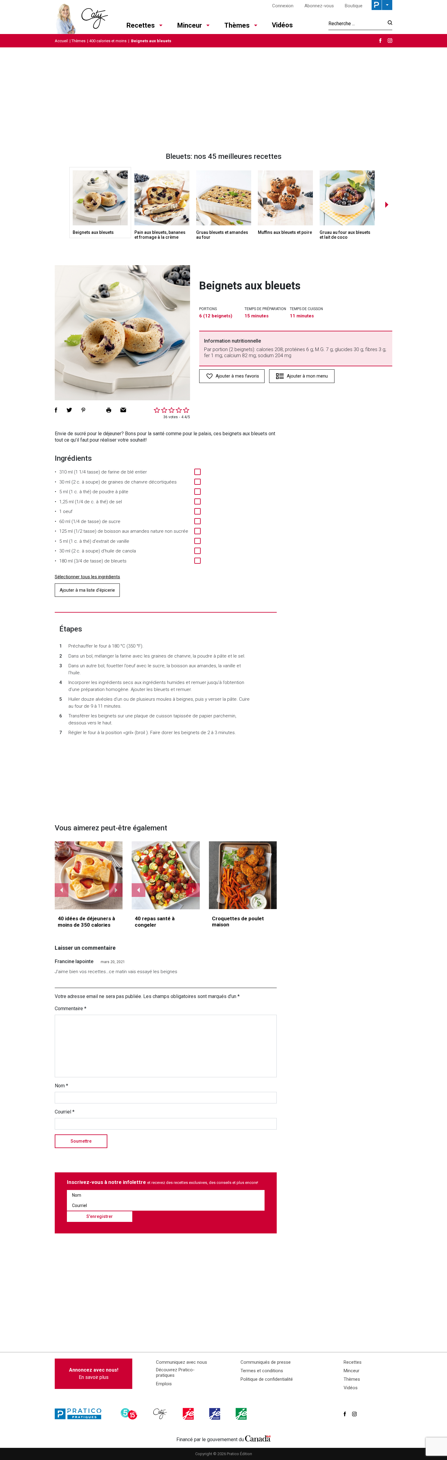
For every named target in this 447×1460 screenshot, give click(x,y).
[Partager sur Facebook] (56, 410)
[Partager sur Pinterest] (83, 410)
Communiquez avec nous (181, 1362)
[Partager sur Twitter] (69, 410)
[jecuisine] (189, 1414)
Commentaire (70, 1008)
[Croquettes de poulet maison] (243, 875)
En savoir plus (93, 1373)
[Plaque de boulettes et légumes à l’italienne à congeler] (166, 875)
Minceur (189, 25)
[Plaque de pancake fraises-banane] (89, 875)
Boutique (353, 6)
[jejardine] (242, 1414)
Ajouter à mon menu (307, 376)
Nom (61, 1086)
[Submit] (388, 23)
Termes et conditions (262, 1370)
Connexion (282, 6)
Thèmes (237, 25)
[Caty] (160, 1414)
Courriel (64, 1112)
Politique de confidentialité (267, 1379)
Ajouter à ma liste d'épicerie (87, 590)
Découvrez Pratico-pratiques (175, 1372)
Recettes (140, 25)
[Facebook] (380, 40)
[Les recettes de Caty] (81, 17)
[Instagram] (390, 40)
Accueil (61, 41)
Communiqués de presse (266, 1362)
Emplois (164, 1383)
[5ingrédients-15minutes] (130, 1414)
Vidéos (282, 25)
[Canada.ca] (258, 1438)
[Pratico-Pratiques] (80, 1414)
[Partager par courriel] (123, 410)
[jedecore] (215, 1414)
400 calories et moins (107, 41)
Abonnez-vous (319, 6)
